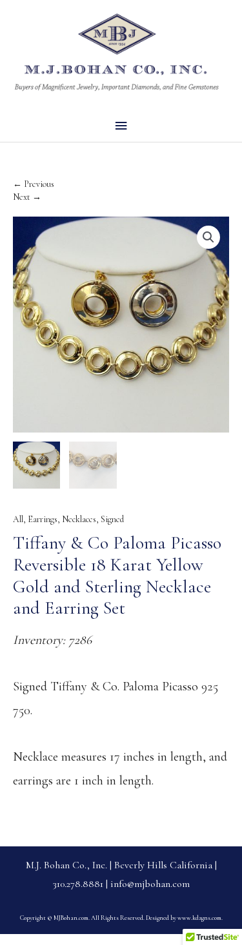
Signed (112, 519)
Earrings (42, 519)
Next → (27, 196)
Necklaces (79, 519)
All (18, 519)
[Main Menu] (121, 126)
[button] (208, 237)
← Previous (33, 184)
